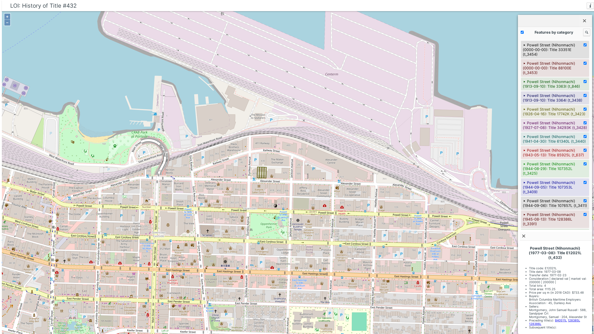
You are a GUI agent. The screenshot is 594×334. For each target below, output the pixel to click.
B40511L (561, 320)
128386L (535, 324)
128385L (574, 320)
